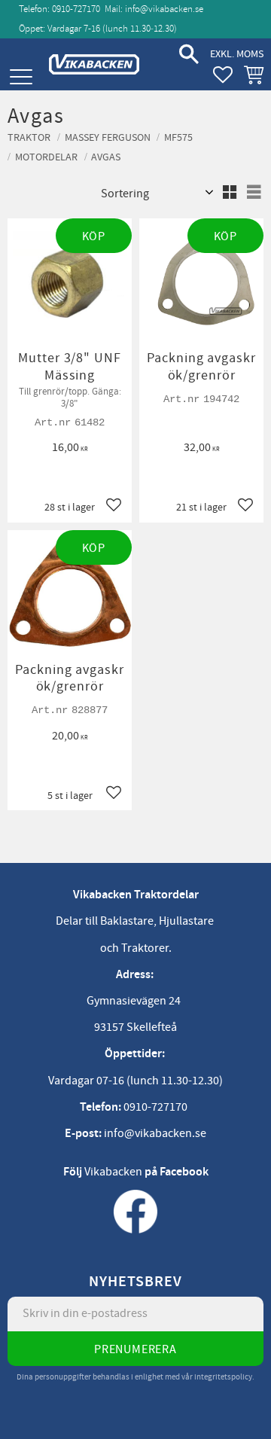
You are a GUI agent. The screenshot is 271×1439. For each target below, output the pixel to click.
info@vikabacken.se (164, 9)
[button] (21, 77)
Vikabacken (113, 1171)
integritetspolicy (223, 1377)
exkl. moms (236, 54)
